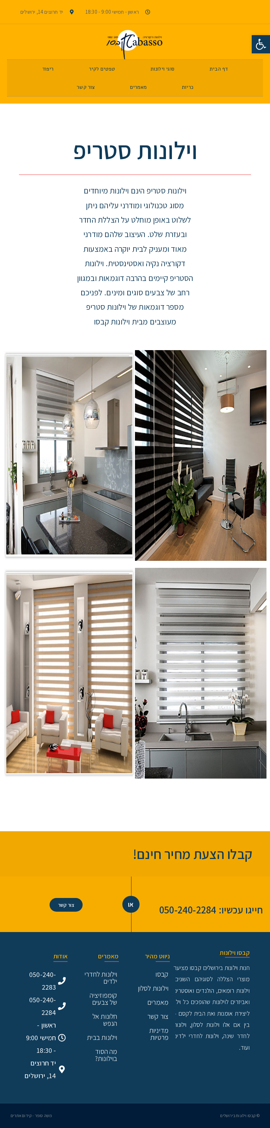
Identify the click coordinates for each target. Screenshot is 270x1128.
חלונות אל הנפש (104, 1020)
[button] (261, 44)
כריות (187, 87)
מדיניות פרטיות (158, 1034)
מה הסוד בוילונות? (106, 1055)
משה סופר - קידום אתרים (31, 1115)
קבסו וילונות (234, 953)
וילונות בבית (102, 1037)
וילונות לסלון (153, 988)
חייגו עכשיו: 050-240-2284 (211, 909)
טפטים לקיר (102, 68)
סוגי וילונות (162, 68)
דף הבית (219, 68)
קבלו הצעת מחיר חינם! (192, 854)
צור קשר (86, 87)
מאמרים (138, 87)
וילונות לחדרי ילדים (100, 978)
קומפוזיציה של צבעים (103, 999)
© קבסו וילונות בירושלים (239, 1115)
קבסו (161, 974)
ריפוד (48, 68)
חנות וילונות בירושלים (226, 968)
